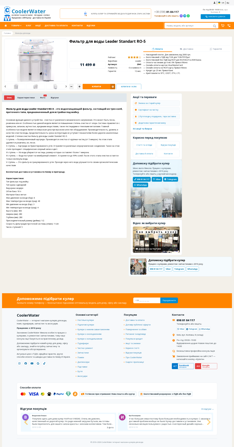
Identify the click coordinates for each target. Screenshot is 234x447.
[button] (5, 86)
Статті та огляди (144, 145)
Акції (38, 25)
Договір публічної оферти (138, 324)
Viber (158, 179)
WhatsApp (142, 185)
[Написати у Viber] (181, 15)
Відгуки (91, 25)
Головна (6, 25)
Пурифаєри (83, 343)
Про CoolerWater (134, 357)
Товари (15, 25)
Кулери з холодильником (89, 338)
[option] (105, 14)
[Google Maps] (38, 363)
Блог (28, 25)
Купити (96, 86)
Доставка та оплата (56, 25)
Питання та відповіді (136, 334)
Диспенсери (83, 362)
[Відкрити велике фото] (35, 60)
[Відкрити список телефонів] (229, 25)
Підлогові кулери (85, 324)
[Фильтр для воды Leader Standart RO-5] (36, 86)
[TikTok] (44, 363)
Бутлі (79, 371)
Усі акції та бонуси (142, 128)
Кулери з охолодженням (89, 334)
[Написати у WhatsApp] (188, 15)
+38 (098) (166, 12)
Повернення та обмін (136, 329)
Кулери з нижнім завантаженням (93, 329)
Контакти (77, 25)
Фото (42, 97)
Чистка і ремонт (85, 348)
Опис (9, 97)
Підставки (82, 366)
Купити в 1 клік (129, 86)
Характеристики (26, 97)
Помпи (80, 357)
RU (228, 2)
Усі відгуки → (207, 409)
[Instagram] (19, 363)
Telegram (172, 179)
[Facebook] (25, 363)
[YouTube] (31, 363)
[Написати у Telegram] (184, 15)
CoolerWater (31, 13)
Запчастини (83, 352)
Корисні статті (132, 348)
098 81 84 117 (143, 179)
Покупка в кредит (134, 338)
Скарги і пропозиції (135, 362)
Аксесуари (82, 376)
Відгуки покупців (168, 145)
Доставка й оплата (144, 153)
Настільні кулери (85, 320)
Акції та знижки (133, 343)
